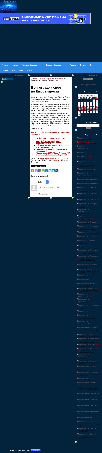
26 (85, 112)
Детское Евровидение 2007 (49, 132)
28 (91, 112)
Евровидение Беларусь (87, 194)
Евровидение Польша (87, 335)
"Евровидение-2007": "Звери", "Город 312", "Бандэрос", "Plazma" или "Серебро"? (53, 154)
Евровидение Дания (86, 240)
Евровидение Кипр (86, 279)
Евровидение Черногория (88, 411)
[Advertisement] (51, 43)
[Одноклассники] (32, 170)
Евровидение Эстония (87, 434)
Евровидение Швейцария (88, 421)
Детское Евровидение (55, 78)
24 (79, 112)
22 (94, 109)
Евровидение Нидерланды (83, 322)
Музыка (81, 152)
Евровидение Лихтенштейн (83, 295)
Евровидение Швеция (87, 429)
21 (91, 109)
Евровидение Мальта (87, 311)
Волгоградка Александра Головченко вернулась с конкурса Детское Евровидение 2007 (51, 142)
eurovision (57, 160)
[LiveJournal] (56, 170)
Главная (34, 78)
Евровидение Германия (88, 226)
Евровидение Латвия (86, 283)
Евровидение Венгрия (87, 222)
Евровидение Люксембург (83, 300)
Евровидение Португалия (88, 339)
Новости (42, 78)
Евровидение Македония (88, 305)
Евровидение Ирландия (88, 250)
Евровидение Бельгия (87, 200)
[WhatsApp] (43, 170)
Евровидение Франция (87, 399)
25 (82, 112)
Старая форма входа (88, 85)
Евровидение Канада (87, 275)
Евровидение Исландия (88, 256)
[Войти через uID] (47, 182)
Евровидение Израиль (87, 246)
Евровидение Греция (86, 232)
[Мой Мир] (46, 170)
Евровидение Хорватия (87, 405)
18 (82, 109)
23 (97, 109)
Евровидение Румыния (87, 349)
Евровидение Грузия (86, 236)
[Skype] (50, 170)
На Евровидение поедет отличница (50, 138)
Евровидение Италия (87, 270)
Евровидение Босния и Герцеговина (87, 211)
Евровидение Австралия (88, 162)
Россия (34, 132)
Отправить (43, 194)
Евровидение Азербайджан (83, 174)
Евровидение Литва (86, 289)
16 (97, 106)
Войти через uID (88, 79)
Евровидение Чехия (86, 417)
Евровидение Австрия (87, 169)
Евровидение (83, 138)
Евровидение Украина (87, 382)
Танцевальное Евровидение (84, 147)
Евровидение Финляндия (88, 393)
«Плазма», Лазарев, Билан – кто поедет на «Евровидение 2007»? (53, 146)
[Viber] (39, 170)
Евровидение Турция (86, 378)
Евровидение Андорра (87, 183)
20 (88, 109)
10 (79, 106)
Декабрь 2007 (88, 95)
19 (85, 109)
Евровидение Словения (88, 372)
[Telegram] (36, 170)
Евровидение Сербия (87, 361)
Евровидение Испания (87, 264)
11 (82, 106)
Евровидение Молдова (87, 315)
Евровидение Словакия (87, 366)
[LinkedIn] (53, 170)
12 (85, 106)
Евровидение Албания (87, 179)
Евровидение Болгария (87, 204)
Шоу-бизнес (83, 156)
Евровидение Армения (87, 187)
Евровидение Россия (86, 345)
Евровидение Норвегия (87, 327)
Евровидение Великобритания (85, 217)
